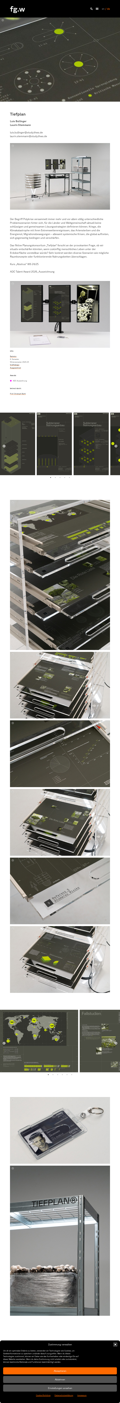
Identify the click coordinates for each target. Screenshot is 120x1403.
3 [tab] (60, 477)
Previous (4, 446)
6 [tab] (71, 1074)
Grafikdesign (14, 365)
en (103, 8)
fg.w (17, 8)
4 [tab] (64, 477)
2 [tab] (55, 477)
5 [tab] (69, 477)
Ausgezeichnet (15, 368)
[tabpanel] (17, 444)
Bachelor (13, 356)
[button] (115, 1344)
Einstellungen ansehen (60, 1388)
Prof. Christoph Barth (18, 394)
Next (116, 446)
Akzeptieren (60, 1371)
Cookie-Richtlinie (43, 1395)
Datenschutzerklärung (64, 1395)
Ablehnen (60, 1379)
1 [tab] (50, 477)
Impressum (82, 1395)
